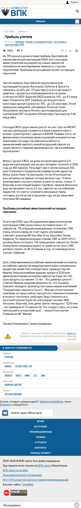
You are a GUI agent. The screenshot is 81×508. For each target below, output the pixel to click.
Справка (40, 437)
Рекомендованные (41, 432)
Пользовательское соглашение (22, 475)
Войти (74, 2)
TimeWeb (27, 484)
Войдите (5, 404)
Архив (40, 421)
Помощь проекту (41, 453)
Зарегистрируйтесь (52, 401)
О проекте (40, 442)
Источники (40, 426)
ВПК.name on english (15, 470)
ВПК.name (44, 465)
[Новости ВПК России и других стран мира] (14, 15)
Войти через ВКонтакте (26, 413)
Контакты (40, 448)
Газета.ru (23, 31)
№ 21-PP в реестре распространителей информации (35, 479)
